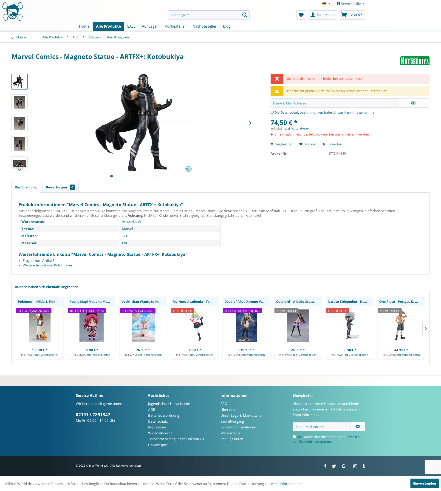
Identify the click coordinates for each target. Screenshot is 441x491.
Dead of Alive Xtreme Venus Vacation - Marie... (247, 301)
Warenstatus (230, 433)
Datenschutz (158, 421)
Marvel (127, 228)
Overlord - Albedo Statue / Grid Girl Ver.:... (299, 301)
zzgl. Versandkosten (297, 128)
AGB (151, 409)
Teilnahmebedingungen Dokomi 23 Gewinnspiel (176, 441)
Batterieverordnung (163, 415)
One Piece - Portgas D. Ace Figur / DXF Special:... (402, 301)
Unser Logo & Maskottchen (241, 415)
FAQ (223, 403)
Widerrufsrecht (160, 433)
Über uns (227, 409)
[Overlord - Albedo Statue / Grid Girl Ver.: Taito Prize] (298, 325)
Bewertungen (59, 187)
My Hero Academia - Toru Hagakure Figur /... (195, 301)
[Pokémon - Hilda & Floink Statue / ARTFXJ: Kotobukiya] (40, 325)
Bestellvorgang (232, 421)
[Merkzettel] (301, 15)
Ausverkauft (131, 221)
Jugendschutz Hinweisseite (169, 403)
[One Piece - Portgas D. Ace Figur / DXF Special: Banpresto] (401, 325)
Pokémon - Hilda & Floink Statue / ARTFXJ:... (40, 301)
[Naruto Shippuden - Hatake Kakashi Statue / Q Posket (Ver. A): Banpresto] (349, 325)
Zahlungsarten (231, 438)
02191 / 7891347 (93, 415)
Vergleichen (284, 144)
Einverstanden (424, 483)
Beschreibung (26, 187)
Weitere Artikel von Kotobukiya (47, 265)
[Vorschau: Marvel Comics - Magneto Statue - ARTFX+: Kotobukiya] (19, 82)
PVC (125, 243)
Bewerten (334, 144)
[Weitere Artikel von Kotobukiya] (415, 61)
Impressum (157, 427)
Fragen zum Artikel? (38, 260)
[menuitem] (209, 15)
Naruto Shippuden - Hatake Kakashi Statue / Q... (350, 301)
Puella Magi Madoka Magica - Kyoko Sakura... (92, 301)
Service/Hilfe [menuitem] (351, 3)
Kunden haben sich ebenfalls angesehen (46, 287)
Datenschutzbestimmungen (301, 112)
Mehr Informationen (286, 483)
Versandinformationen (238, 427)
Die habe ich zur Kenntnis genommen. (325, 112)
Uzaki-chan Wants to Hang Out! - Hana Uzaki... (144, 301)
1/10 (126, 236)
